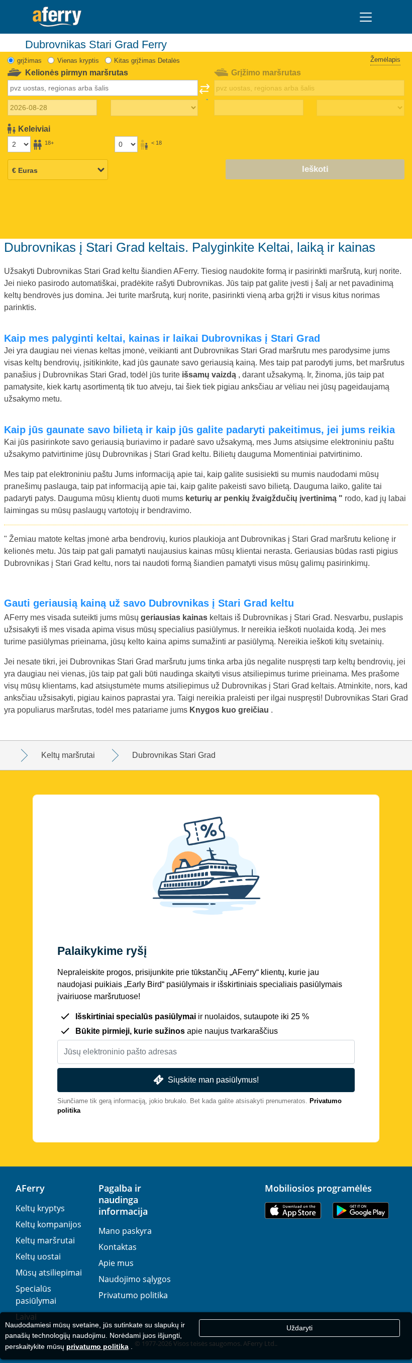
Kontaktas (117, 1246)
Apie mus (116, 1263)
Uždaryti (299, 1328)
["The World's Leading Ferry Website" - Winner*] (57, 17)
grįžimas (29, 60)
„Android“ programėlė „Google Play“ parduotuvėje (361, 1210)
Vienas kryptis (78, 60)
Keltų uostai (38, 1256)
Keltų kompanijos (48, 1224)
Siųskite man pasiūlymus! (213, 1080)
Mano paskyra (125, 1230)
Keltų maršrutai (45, 1240)
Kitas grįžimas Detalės (147, 60)
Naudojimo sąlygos (134, 1279)
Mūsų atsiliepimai (49, 1272)
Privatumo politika (133, 1295)
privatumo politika (97, 1346)
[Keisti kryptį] (204, 92)
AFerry (30, 1188)
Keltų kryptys (40, 1208)
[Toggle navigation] (365, 17)
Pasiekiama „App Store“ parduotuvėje (293, 1210)
